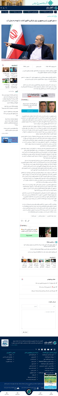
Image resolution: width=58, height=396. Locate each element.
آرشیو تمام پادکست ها (31, 379)
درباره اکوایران (9, 359)
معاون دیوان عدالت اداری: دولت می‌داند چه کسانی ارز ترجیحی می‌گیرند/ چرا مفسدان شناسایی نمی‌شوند (39, 245)
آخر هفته (34, 375)
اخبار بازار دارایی (32, 366)
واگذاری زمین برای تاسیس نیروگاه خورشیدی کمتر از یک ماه (42, 249)
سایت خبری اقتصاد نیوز (49, 359)
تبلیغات (10, 354)
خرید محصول (30, 111)
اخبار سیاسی (50, 16)
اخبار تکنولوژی (33, 372)
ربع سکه (9, 12)
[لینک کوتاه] (28, 221)
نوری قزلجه (33, 216)
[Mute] (42, 236)
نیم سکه (23, 12)
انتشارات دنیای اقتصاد (49, 370)
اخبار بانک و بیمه (32, 368)
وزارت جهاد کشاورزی (51, 216)
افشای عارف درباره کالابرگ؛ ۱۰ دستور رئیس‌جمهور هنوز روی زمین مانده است (10, 113)
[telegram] (45, 349)
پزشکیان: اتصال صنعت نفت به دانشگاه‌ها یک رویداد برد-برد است (41, 252)
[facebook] (42, 349)
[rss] (36, 349)
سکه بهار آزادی (38, 12)
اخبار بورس (33, 357)
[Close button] (56, 373)
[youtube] (48, 349)
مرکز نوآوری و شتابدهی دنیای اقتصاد (46, 372)
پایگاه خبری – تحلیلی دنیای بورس (46, 366)
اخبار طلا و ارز (33, 359)
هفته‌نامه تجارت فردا (49, 368)
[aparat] (39, 349)
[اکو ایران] (51, 8)
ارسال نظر (25, 332)
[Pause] (40, 236)
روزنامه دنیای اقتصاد (49, 357)
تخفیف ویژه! (29, 235)
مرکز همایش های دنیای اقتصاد (47, 363)
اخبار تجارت (33, 361)
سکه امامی (54, 12)
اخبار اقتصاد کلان (32, 354)
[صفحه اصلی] (29, 391)
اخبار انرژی (34, 363)
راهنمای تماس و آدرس (7, 357)
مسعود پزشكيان (41, 216)
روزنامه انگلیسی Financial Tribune (46, 361)
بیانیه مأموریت (9, 361)
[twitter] (51, 349)
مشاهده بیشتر (5, 133)
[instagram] (54, 349)
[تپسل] (22, 99)
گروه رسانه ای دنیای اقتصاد (48, 354)
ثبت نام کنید (50, 387)
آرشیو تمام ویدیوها (32, 377)
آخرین (16, 91)
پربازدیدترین (11, 91)
